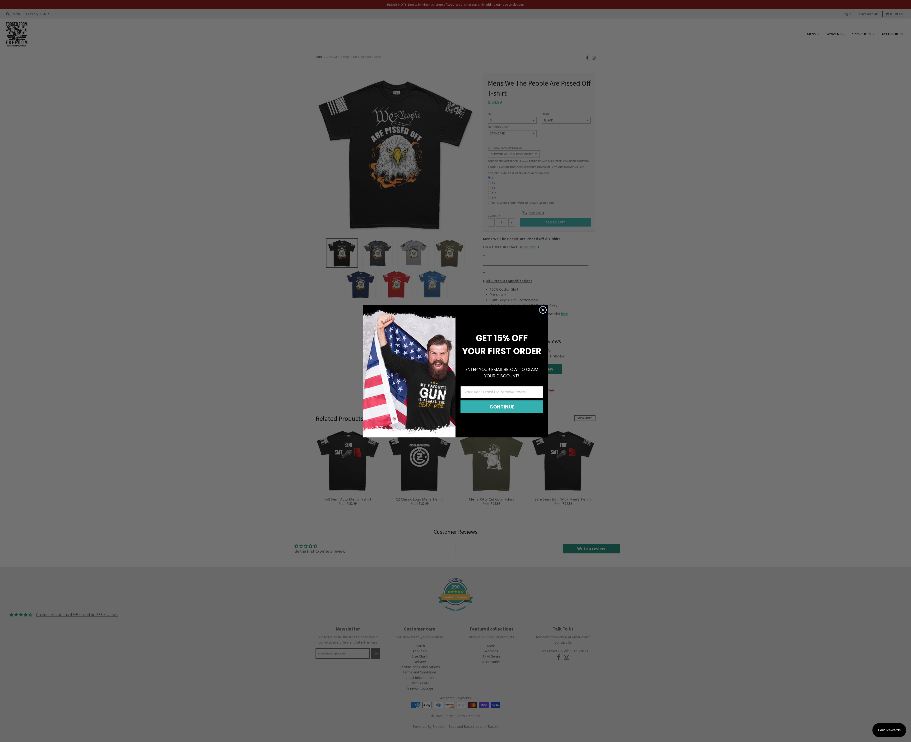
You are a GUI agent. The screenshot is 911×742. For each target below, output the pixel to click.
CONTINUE (501, 406)
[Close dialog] (543, 310)
